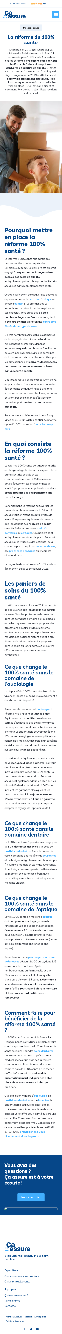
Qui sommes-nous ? (16, 1295)
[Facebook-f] (24, 1329)
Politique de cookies (15, 1321)
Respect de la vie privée (35, 1316)
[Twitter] (31, 1329)
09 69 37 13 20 (19, 4)
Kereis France (12, 1300)
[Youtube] (37, 1329)
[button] (55, 14)
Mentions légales (14, 1316)
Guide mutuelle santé (17, 1281)
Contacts (10, 1305)
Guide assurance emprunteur (22, 1276)
